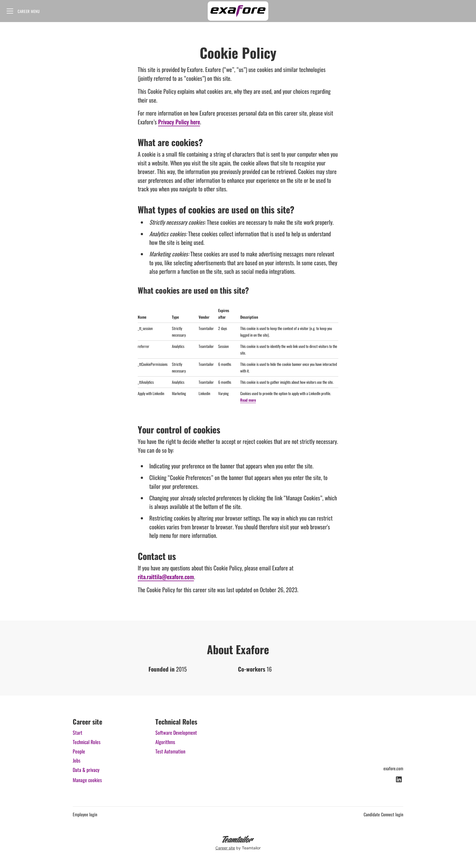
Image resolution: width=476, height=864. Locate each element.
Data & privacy (86, 769)
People (79, 751)
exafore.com (393, 768)
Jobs (76, 760)
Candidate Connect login (383, 814)
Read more (248, 400)
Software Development (176, 732)
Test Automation (170, 751)
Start (77, 732)
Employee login (85, 814)
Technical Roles (87, 741)
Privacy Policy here (179, 121)
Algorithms (165, 741)
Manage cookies (87, 779)
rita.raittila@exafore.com (166, 576)
